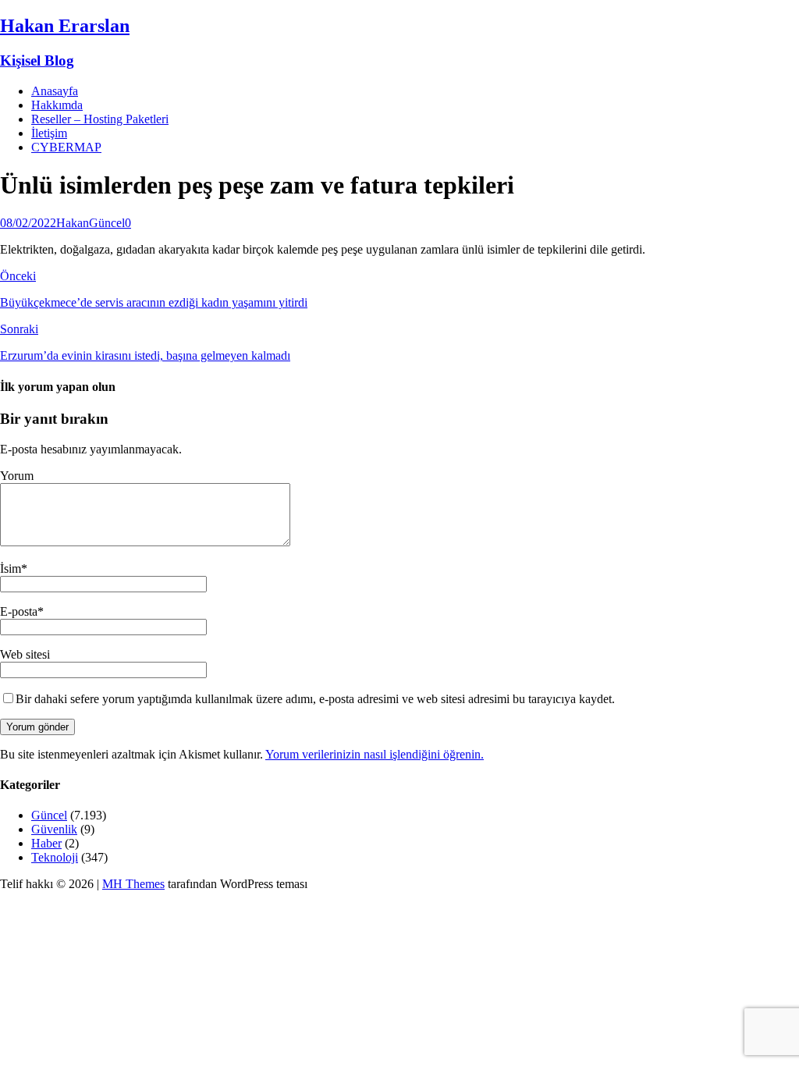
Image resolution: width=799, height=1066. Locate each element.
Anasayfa (54, 91)
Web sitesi (25, 654)
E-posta (18, 611)
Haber (46, 843)
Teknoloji (54, 857)
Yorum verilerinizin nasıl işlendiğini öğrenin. (374, 754)
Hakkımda (57, 105)
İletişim (49, 133)
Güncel (107, 222)
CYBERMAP (66, 147)
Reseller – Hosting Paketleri (100, 119)
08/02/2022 (28, 222)
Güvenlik (54, 829)
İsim (10, 568)
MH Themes (133, 883)
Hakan (72, 222)
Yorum (17, 475)
